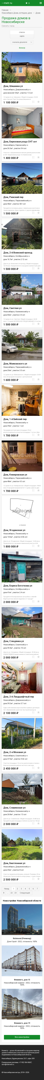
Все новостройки (22, 1037)
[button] (22, 42)
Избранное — (29, 3)
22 (12, 893)
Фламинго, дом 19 (22, 1023)
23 (16, 893)
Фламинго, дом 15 (22, 980)
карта (22, 36)
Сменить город (8, 26)
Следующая (25, 893)
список (22, 32)
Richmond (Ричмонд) (22, 938)
